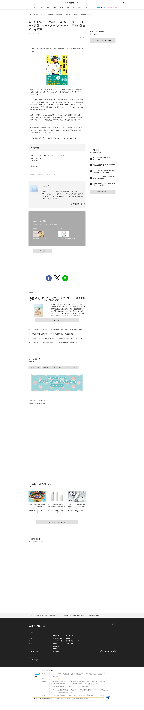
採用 (74, 698)
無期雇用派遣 (105, 690)
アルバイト (53, 674)
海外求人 (91, 673)
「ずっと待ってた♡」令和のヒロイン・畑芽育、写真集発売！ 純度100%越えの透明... (57, 329)
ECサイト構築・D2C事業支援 (57, 684)
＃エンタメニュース (35, 34)
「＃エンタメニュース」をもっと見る (43, 224)
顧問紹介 (62, 690)
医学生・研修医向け (76, 673)
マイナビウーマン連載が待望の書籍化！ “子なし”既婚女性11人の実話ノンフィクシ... (57, 343)
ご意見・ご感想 (69, 643)
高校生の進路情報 (54, 679)
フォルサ (30, 37)
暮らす (61, 7)
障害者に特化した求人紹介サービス (78, 674)
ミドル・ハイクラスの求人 (99, 673)
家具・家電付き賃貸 (55, 686)
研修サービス (53, 695)
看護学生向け (67, 673)
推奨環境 (55, 648)
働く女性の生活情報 (55, 683)
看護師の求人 (74, 690)
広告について (56, 636)
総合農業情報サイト (89, 683)
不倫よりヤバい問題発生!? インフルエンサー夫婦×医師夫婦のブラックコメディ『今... (57, 338)
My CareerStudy (74, 684)
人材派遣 (52, 689)
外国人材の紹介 (69, 692)
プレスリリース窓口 (57, 638)
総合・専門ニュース (65, 681)
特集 (79, 7)
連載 (74, 7)
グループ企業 (78, 698)
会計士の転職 (100, 689)
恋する (54, 7)
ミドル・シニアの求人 (65, 674)
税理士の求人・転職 (55, 690)
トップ (29, 7)
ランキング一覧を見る (103, 192)
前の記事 (42, 251)
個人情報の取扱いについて (72, 641)
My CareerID (82, 684)
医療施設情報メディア (91, 684)
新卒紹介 (76, 689)
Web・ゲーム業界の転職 (61, 689)
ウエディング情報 (73, 683)
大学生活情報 (102, 681)
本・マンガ (43, 14)
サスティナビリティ (68, 698)
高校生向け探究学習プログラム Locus (67, 679)
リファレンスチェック (101, 695)
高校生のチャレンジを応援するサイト (78, 681)
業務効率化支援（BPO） (62, 695)
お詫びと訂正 (56, 651)
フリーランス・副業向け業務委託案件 (94, 674)
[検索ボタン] (123, 2)
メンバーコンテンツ (89, 7)
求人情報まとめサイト (55, 681)
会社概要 (58, 698)
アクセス (62, 698)
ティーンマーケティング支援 (93, 681)
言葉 (60, 367)
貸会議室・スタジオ (83, 695)
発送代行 (70, 695)
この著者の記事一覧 (77, 204)
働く (35, 7)
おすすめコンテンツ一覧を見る (102, 40)
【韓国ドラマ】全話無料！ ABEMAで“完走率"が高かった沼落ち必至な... (53, 334)
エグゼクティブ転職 (92, 689)
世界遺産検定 (80, 683)
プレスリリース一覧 (57, 641)
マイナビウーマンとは (71, 636)
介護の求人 (53, 692)
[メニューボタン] (21, 2)
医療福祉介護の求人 (55, 676)
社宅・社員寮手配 (91, 695)
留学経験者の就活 (60, 673)
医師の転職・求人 (90, 690)
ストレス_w (53, 367)
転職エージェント (83, 689)
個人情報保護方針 (85, 698)
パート (58, 674)
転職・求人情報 (84, 673)
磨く (48, 7)
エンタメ (36, 14)
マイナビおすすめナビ (33, 660)
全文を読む (57, 320)
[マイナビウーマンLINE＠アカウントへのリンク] (106, 651)
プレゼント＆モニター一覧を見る (57, 522)
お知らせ (55, 643)
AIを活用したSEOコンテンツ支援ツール (68, 686)
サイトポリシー (56, 646)
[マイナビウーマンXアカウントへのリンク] (111, 651)
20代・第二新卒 (70, 689)
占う (68, 7)
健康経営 (75, 695)
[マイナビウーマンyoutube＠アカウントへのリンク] (114, 651)
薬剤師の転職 (67, 690)
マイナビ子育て (97, 683)
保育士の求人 (98, 690)
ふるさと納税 (66, 684)
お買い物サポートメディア (102, 684)
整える (41, 7)
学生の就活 (53, 673)
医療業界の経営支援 (61, 692)
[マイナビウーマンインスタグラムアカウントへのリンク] (101, 651)
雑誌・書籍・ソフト (64, 683)
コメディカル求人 (82, 690)
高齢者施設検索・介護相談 (83, 686)
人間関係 (45, 367)
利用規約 (68, 638)
